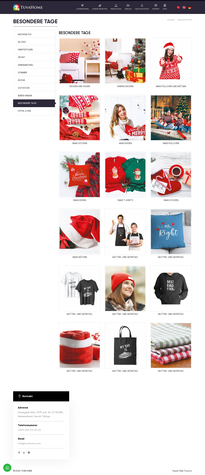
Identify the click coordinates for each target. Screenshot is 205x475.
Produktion (116, 9)
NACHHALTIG (25, 34)
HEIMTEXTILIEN (25, 49)
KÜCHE (21, 80)
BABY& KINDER (25, 95)
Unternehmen (82, 9)
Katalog (128, 9)
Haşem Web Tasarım (182, 471)
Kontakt (155, 9)
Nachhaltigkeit (142, 9)
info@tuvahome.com (29, 443)
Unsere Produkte (99, 9)
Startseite (171, 20)
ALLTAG (22, 42)
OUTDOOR (23, 88)
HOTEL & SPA (24, 111)
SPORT (21, 57)
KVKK (165, 9)
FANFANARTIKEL (25, 65)
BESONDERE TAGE (27, 103)
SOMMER (22, 72)
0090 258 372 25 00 (29, 429)
